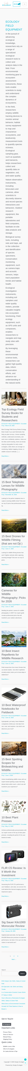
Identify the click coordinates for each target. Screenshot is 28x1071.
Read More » (5, 456)
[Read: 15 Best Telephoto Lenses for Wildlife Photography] (14, 471)
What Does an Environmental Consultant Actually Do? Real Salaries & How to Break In (13, 1006)
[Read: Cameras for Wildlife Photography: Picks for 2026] (14, 579)
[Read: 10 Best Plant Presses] (14, 806)
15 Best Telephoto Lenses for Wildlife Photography (13, 485)
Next (14, 959)
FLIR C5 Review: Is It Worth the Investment (14, 871)
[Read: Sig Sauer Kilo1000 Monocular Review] (14, 911)
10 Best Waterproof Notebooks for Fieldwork (14, 708)
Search (4, 970)
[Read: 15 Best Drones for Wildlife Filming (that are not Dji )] (14, 525)
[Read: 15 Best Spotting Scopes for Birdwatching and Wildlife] (14, 748)
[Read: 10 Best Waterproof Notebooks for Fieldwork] (14, 694)
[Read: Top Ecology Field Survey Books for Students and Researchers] (14, 398)
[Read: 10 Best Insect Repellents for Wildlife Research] (14, 639)
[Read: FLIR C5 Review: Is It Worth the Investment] (14, 857)
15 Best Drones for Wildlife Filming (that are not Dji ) (13, 540)
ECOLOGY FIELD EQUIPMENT (11, 423)
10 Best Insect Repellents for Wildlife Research (12, 654)
